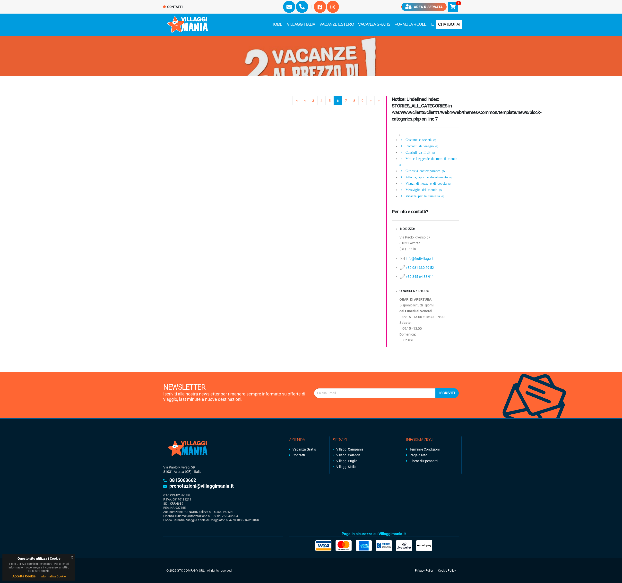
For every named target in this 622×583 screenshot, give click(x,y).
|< (296, 101)
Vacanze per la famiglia (424, 195)
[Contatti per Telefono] (302, 7)
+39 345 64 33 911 (420, 277)
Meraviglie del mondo (423, 189)
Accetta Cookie (24, 576)
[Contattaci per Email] (289, 7)
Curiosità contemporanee (424, 170)
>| (379, 101)
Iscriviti (447, 393)
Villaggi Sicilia (346, 467)
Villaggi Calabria (348, 455)
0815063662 (182, 480)
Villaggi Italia (301, 24)
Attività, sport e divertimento (428, 177)
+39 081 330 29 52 (420, 268)
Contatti (175, 7)
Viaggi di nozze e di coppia (427, 183)
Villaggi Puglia (346, 461)
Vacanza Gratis (374, 24)
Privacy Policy (424, 570)
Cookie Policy (447, 570)
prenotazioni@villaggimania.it (201, 486)
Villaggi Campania (349, 449)
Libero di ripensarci (424, 461)
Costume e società (420, 139)
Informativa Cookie (53, 576)
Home (277, 24)
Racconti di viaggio (421, 146)
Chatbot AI (449, 24)
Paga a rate (418, 455)
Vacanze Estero (337, 24)
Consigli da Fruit (419, 152)
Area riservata (428, 7)
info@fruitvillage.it (419, 259)
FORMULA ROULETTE (414, 24)
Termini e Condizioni (425, 449)
